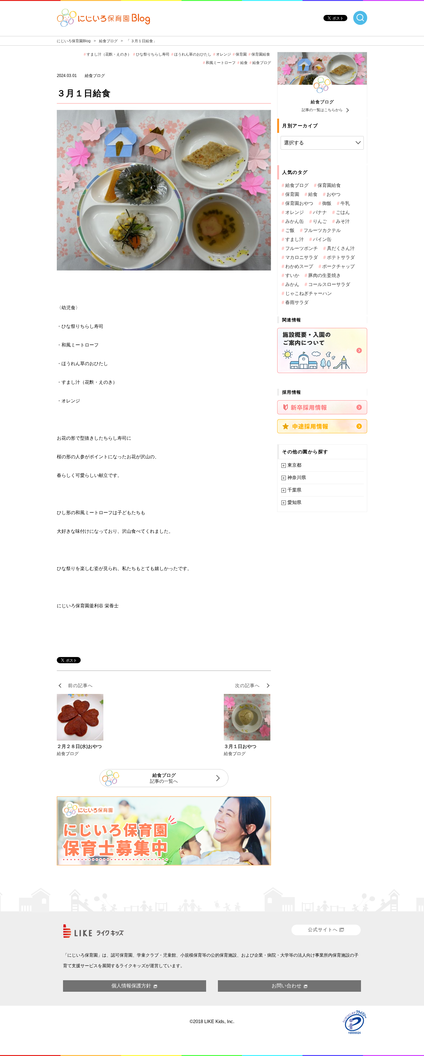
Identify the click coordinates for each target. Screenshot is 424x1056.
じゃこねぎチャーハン (308, 293)
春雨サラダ (297, 302)
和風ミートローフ (221, 63)
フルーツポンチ (301, 248)
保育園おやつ (299, 203)
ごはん (343, 212)
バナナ (320, 212)
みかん (292, 284)
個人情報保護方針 (131, 985)
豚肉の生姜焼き (324, 275)
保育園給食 (260, 54)
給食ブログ (322, 101)
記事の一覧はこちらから (322, 110)
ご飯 (290, 230)
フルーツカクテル (322, 230)
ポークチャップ (338, 266)
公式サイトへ (323, 929)
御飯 (327, 203)
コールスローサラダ (329, 284)
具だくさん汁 (341, 248)
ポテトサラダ (341, 257)
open (360, 18)
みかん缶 (294, 221)
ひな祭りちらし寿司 (152, 54)
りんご (320, 221)
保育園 (241, 54)
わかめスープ (299, 266)
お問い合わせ (286, 985)
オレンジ (223, 54)
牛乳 (345, 203)
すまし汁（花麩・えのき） (109, 54)
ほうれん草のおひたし (192, 54)
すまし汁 (294, 239)
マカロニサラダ (301, 257)
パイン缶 (322, 239)
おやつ (334, 194)
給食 (244, 63)
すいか (292, 275)
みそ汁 (343, 221)
